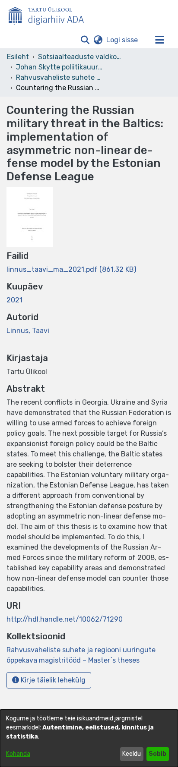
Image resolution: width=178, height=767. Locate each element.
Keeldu (131, 754)
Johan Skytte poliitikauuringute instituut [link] (59, 67)
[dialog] (89, 738)
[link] (71, 269)
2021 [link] (14, 300)
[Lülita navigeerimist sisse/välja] (159, 40)
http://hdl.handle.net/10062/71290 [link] (64, 619)
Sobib (157, 754)
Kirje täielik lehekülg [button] (52, 680)
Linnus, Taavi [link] (27, 331)
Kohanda (18, 754)
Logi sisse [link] (122, 40)
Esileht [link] (18, 57)
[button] (84, 40)
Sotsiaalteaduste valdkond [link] (81, 57)
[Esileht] (49, 14)
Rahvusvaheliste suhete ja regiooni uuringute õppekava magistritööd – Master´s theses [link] (59, 77)
